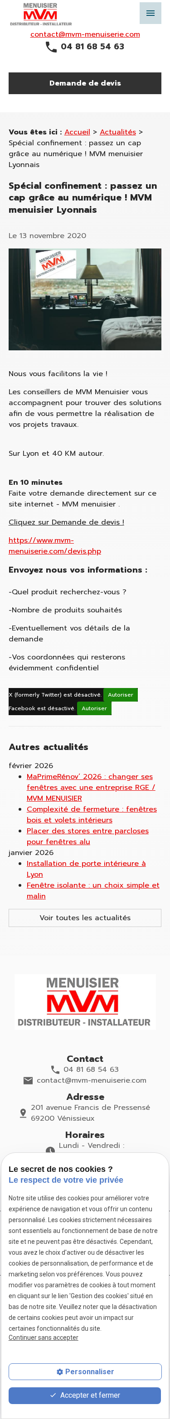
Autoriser (120, 695)
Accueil (77, 132)
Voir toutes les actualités (85, 918)
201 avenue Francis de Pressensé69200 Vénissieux (90, 1113)
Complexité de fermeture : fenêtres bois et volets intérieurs (92, 815)
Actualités (118, 132)
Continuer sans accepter (43, 1337)
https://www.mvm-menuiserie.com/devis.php (55, 546)
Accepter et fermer (89, 1395)
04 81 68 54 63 (92, 46)
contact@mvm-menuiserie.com (85, 34)
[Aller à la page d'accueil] (85, 1002)
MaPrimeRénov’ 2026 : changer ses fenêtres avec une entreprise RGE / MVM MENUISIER (91, 787)
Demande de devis (85, 83)
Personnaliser (89, 1371)
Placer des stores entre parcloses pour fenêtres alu (88, 836)
